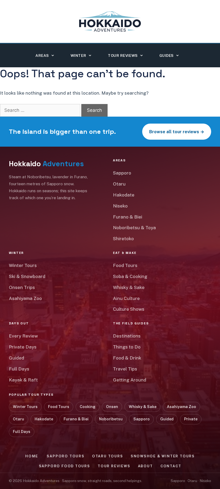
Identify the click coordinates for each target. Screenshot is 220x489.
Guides (166, 55)
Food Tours (125, 265)
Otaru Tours (107, 456)
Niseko (120, 206)
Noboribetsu (111, 419)
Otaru (119, 184)
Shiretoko (123, 238)
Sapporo (122, 173)
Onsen (112, 407)
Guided (16, 358)
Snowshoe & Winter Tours (163, 456)
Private (190, 419)
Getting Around (129, 380)
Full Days (19, 369)
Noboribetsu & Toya (134, 227)
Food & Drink (127, 358)
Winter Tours (23, 265)
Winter (78, 55)
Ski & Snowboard (27, 276)
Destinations (127, 336)
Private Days (22, 347)
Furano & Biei (127, 217)
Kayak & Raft (23, 380)
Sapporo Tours (65, 456)
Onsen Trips (22, 287)
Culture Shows (128, 309)
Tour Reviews (123, 55)
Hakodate (123, 195)
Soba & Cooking (130, 276)
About (145, 466)
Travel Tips (125, 369)
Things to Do (127, 347)
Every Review (23, 336)
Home (31, 456)
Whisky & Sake (129, 287)
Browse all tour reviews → (176, 131)
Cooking (88, 407)
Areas (42, 55)
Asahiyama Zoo (25, 298)
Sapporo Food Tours (64, 466)
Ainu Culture (126, 298)
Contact (170, 466)
